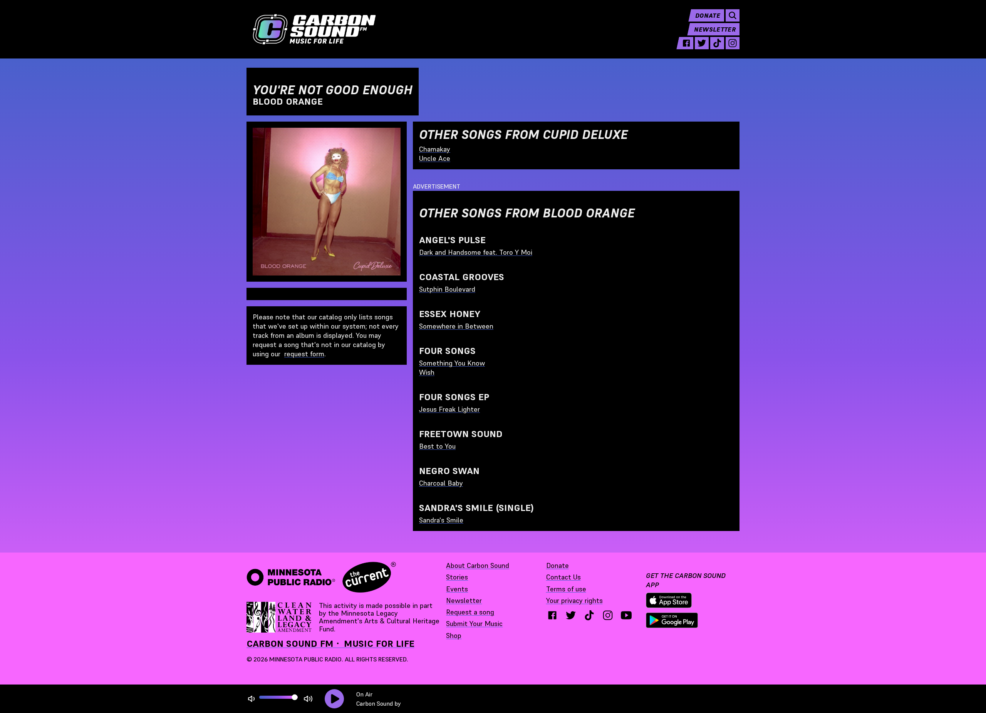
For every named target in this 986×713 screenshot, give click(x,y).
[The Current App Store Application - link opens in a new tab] (669, 600)
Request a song (470, 612)
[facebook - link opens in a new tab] (686, 43)
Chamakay (434, 149)
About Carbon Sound (477, 565)
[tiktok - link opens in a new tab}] (589, 615)
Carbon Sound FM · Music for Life (330, 644)
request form (304, 353)
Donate (707, 15)
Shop (453, 635)
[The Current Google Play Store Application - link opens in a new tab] (672, 620)
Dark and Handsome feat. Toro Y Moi (475, 252)
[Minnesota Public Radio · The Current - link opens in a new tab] (321, 577)
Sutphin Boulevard (447, 289)
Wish (426, 372)
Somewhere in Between (456, 326)
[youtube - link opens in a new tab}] (626, 615)
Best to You (437, 446)
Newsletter (715, 29)
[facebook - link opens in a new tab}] (552, 615)
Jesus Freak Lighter (449, 409)
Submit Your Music (474, 623)
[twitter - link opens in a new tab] (702, 43)
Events (457, 588)
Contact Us (563, 577)
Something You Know (452, 363)
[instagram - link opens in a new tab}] (608, 615)
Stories (457, 577)
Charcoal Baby (441, 483)
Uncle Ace (434, 158)
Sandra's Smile (441, 520)
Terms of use (566, 588)
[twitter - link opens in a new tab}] (571, 615)
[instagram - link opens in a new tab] (733, 43)
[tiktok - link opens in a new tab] (717, 43)
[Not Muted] (251, 699)
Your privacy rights (574, 600)
